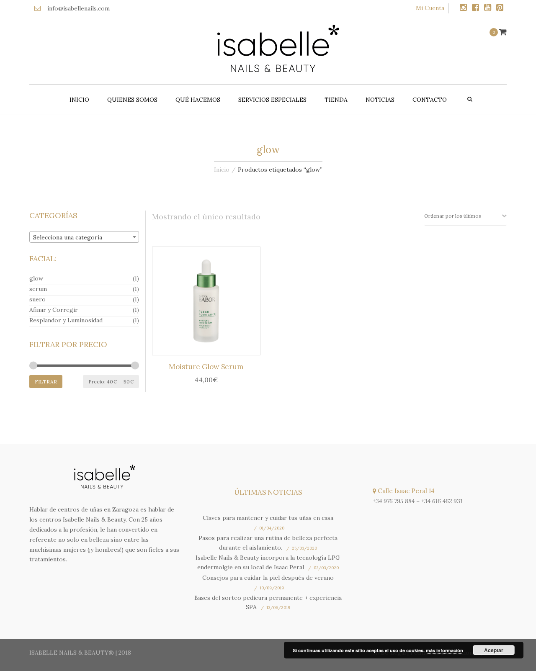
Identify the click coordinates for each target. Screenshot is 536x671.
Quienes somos (132, 99)
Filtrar (46, 381)
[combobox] (84, 237)
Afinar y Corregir (53, 310)
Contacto (429, 99)
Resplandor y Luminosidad (66, 320)
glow (36, 278)
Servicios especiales (272, 99)
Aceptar (493, 650)
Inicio (79, 99)
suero (37, 299)
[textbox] (84, 237)
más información (444, 650)
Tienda (336, 99)
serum (38, 289)
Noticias (380, 99)
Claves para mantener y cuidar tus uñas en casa (268, 518)
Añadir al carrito (208, 302)
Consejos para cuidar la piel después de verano (268, 577)
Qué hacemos (197, 99)
